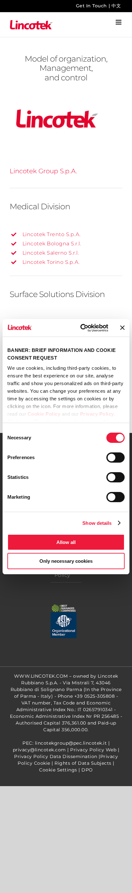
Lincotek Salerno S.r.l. (50, 253)
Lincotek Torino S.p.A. (51, 262)
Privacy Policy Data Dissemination (55, 756)
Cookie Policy (44, 414)
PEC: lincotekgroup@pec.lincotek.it (64, 743)
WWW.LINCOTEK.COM (41, 676)
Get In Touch (91, 6)
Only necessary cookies (66, 561)
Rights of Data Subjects (82, 763)
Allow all (66, 542)
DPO (87, 770)
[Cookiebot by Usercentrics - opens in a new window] (81, 328)
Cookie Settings (58, 770)
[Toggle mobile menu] (119, 22)
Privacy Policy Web (93, 750)
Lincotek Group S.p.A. (43, 171)
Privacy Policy (97, 414)
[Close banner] (122, 327)
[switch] (115, 457)
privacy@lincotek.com (39, 750)
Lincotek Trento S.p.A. (51, 234)
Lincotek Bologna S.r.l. (51, 244)
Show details (96, 523)
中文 (116, 6)
